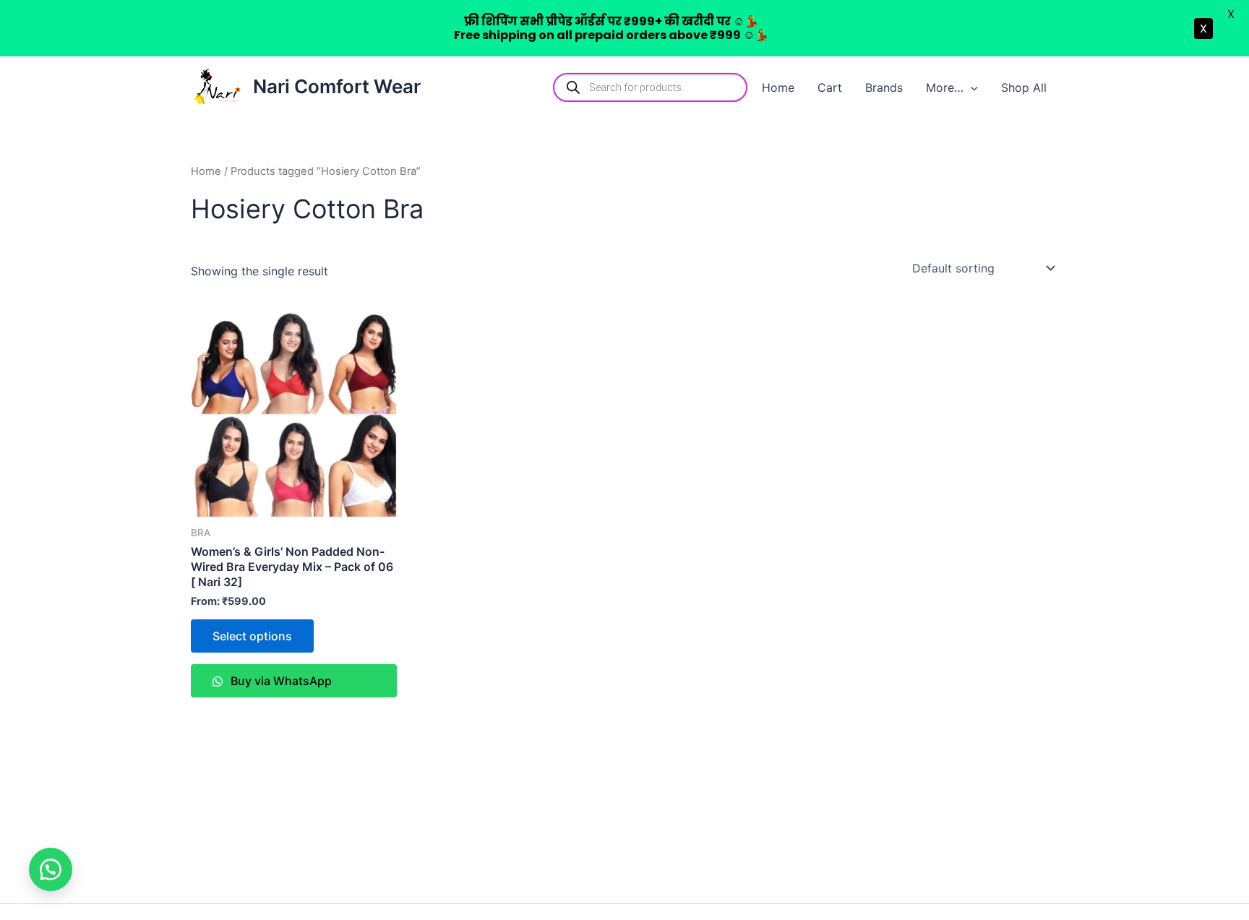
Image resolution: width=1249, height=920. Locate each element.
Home (778, 87)
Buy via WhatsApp (280, 681)
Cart (829, 87)
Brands (884, 87)
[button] (970, 87)
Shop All (1024, 87)
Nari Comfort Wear (337, 86)
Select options (252, 636)
